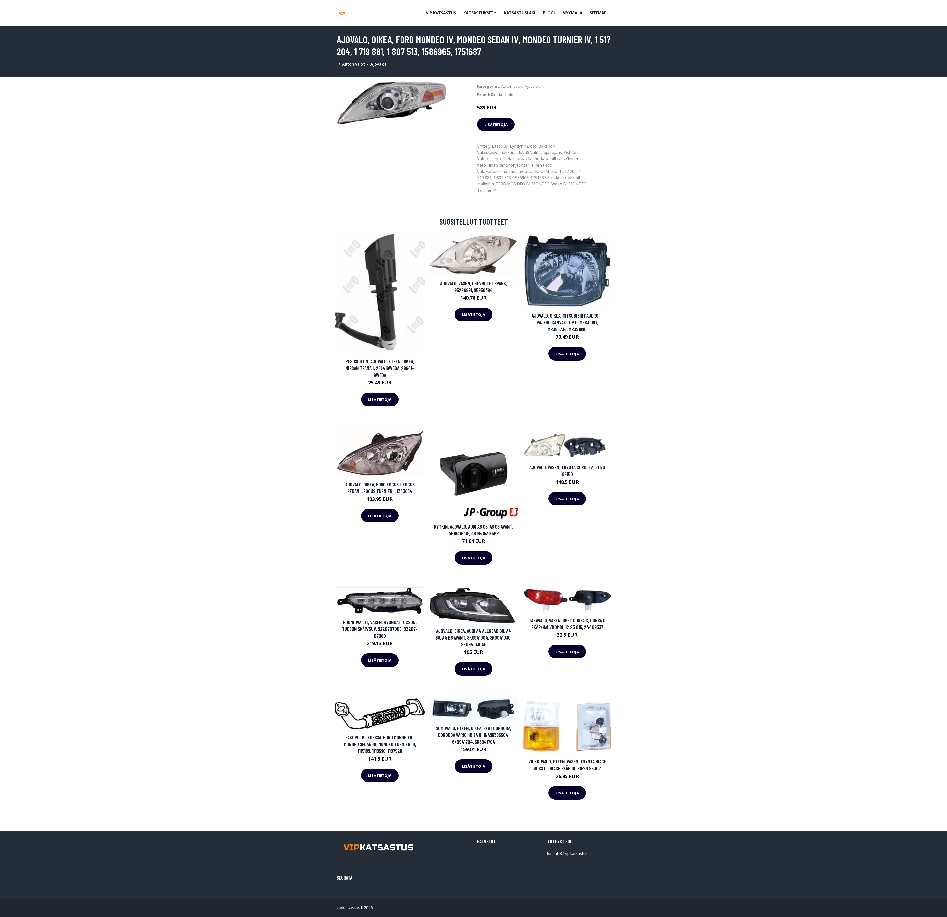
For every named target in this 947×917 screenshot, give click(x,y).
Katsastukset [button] (478, 13)
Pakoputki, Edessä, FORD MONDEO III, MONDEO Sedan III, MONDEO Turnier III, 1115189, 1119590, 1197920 (380, 744)
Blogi (549, 13)
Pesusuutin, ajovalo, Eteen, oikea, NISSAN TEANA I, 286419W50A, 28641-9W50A (380, 368)
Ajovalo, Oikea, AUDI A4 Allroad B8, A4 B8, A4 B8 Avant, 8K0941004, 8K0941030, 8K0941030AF (473, 637)
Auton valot (353, 64)
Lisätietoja (496, 124)
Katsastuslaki (519, 13)
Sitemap (598, 13)
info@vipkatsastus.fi (572, 853)
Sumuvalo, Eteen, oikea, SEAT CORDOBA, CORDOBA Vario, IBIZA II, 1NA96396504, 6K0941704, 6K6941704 (473, 735)
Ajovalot (378, 64)
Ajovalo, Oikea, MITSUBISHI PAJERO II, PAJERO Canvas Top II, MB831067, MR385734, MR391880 (567, 322)
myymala (572, 13)
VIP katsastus (441, 13)
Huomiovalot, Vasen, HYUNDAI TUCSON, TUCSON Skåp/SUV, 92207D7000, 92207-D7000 (380, 629)
